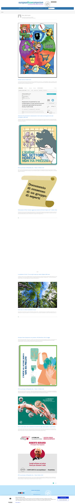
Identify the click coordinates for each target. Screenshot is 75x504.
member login (53, 1)
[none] (51, 8)
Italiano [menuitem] (50, 8)
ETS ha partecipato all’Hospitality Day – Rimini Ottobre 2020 (30, 475)
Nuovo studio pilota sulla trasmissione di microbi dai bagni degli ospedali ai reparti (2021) (37, 426)
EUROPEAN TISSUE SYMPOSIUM (35, 490)
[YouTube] (22, 493)
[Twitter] (20, 493)
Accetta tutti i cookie (63, 497)
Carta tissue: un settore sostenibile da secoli (27, 309)
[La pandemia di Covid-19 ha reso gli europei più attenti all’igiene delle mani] (37, 244)
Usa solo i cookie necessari (63, 499)
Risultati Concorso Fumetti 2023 (24, 79)
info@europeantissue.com (36, 494)
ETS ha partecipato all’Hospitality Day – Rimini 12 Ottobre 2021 (31, 167)
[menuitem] (51, 8)
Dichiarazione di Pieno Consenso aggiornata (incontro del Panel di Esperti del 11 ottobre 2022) (37, 209)
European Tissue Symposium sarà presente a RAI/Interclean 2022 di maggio (34, 337)
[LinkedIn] (23, 493)
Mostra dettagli (18, 502)
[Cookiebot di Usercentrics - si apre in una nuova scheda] (10, 502)
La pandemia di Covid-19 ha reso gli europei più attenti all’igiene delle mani (34, 274)
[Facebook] (18, 493)
